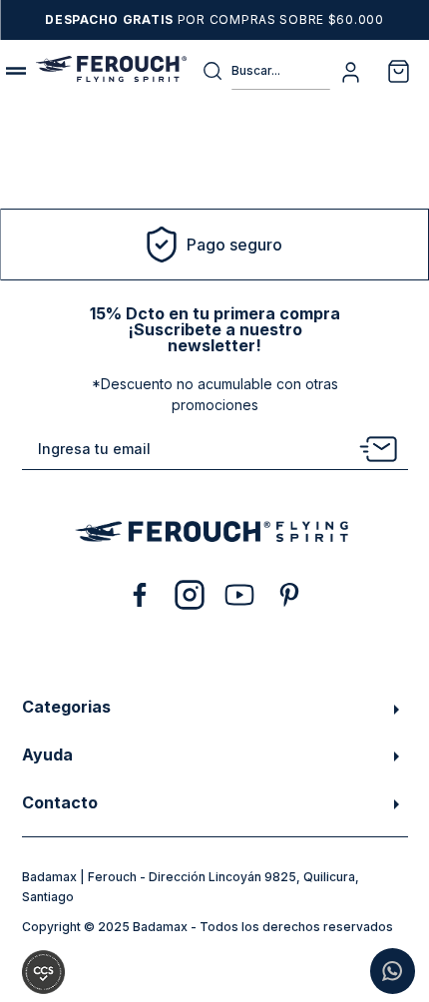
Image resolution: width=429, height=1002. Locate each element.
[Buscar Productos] (216, 71)
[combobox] (266, 71)
